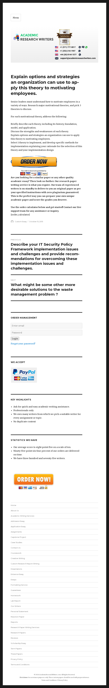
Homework (16, 595)
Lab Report (15, 601)
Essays (13, 580)
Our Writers (16, 606)
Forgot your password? (23, 343)
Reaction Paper (17, 617)
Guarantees (16, 590)
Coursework (16, 553)
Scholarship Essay (19, 643)
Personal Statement (19, 611)
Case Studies (16, 542)
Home (13, 505)
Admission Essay (18, 521)
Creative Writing (18, 558)
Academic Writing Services (22, 516)
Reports (14, 622)
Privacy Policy (17, 659)
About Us (15, 510)
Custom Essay (21, 221)
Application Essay (18, 526)
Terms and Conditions (20, 664)
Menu (16, 17)
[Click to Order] (46, 166)
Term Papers (16, 649)
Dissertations (16, 569)
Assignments (16, 532)
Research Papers (18, 633)
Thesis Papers (16, 654)
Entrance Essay (17, 574)
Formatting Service (19, 585)
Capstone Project (18, 537)
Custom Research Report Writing (25, 564)
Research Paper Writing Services (25, 627)
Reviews (14, 638)
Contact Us (15, 548)
